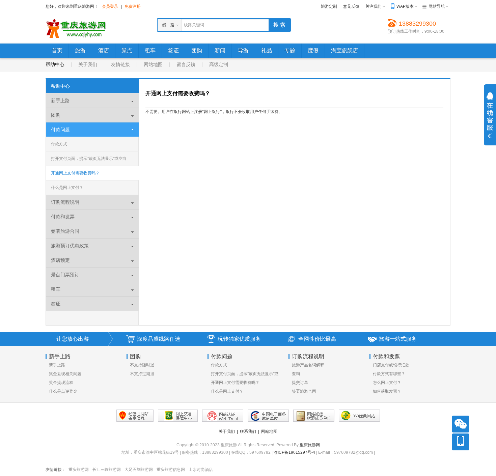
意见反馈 (351, 6)
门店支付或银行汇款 (391, 365)
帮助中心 (55, 64)
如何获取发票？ (387, 391)
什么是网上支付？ (67, 187)
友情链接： (56, 469)
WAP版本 (405, 6)
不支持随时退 (142, 365)
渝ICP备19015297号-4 (294, 452)
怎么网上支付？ (387, 382)
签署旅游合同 (304, 391)
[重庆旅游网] (76, 28)
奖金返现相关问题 (65, 373)
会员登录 (110, 6)
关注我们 (373, 6)
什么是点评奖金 (63, 391)
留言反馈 (185, 64)
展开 (490, 115)
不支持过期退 (142, 373)
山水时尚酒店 (201, 469)
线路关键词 (194, 25)
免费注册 (133, 6)
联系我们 (248, 431)
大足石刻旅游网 (139, 469)
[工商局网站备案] (135, 416)
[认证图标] (177, 416)
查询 (296, 373)
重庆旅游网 (310, 445)
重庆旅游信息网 (171, 469)
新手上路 (57, 365)
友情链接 (120, 64)
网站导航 (437, 6)
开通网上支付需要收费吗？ (75, 173)
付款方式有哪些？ (389, 373)
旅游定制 (329, 6)
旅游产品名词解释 (308, 365)
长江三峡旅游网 (106, 469)
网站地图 (153, 64)
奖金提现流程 (61, 382)
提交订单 (300, 382)
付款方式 (59, 144)
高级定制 (218, 64)
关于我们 (87, 64)
